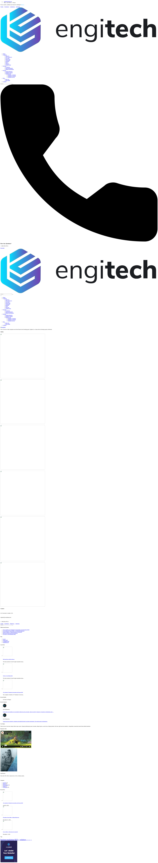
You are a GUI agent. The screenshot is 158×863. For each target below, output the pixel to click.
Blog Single (7, 80)
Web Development (9, 68)
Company (5, 54)
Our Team (7, 58)
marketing (10, 840)
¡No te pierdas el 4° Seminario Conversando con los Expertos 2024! (16, 629)
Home (4, 53)
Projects (4, 70)
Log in (4, 639)
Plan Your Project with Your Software (10, 633)
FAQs (6, 62)
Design (4, 783)
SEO (16, 840)
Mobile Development (9, 69)
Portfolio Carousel (9, 72)
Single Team (7, 59)
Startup (4, 786)
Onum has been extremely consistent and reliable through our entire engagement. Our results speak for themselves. (25, 721)
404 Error (7, 63)
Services (4, 66)
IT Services (7, 67)
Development (5, 785)
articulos (4, 782)
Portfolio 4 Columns (12, 76)
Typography (7, 60)
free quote (2, 248)
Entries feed (5, 640)
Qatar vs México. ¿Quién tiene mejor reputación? (12, 632)
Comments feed (6, 641)
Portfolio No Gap (11, 77)
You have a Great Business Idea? (9, 634)
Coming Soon (8, 64)
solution (23, 840)
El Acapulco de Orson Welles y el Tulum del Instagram (13, 630)
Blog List (7, 79)
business (3, 840)
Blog (4, 78)
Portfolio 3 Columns (12, 74)
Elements (7, 61)
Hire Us (22, 4)
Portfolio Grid (8, 73)
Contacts (4, 81)
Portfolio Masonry (9, 71)
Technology (5, 787)
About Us (7, 56)
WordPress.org (6, 642)
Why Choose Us (8, 57)
